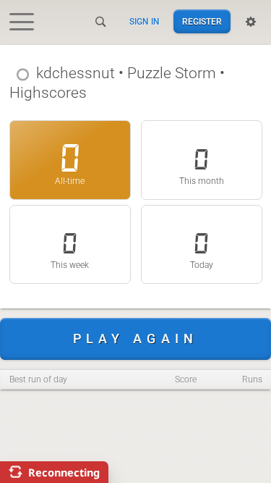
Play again (136, 338)
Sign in (144, 22)
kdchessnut (75, 73)
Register (202, 22)
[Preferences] (251, 21)
